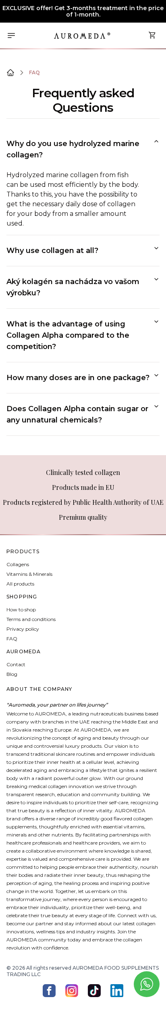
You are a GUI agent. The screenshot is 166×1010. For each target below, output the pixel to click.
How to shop (21, 609)
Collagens (17, 564)
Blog (11, 674)
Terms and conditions (31, 619)
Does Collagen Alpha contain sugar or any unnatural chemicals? (77, 414)
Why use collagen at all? (52, 250)
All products (20, 584)
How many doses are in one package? (77, 377)
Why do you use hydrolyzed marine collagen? (72, 149)
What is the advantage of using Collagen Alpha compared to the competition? (67, 335)
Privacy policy (22, 629)
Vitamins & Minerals (29, 574)
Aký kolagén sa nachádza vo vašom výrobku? (72, 287)
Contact (15, 664)
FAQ (34, 72)
